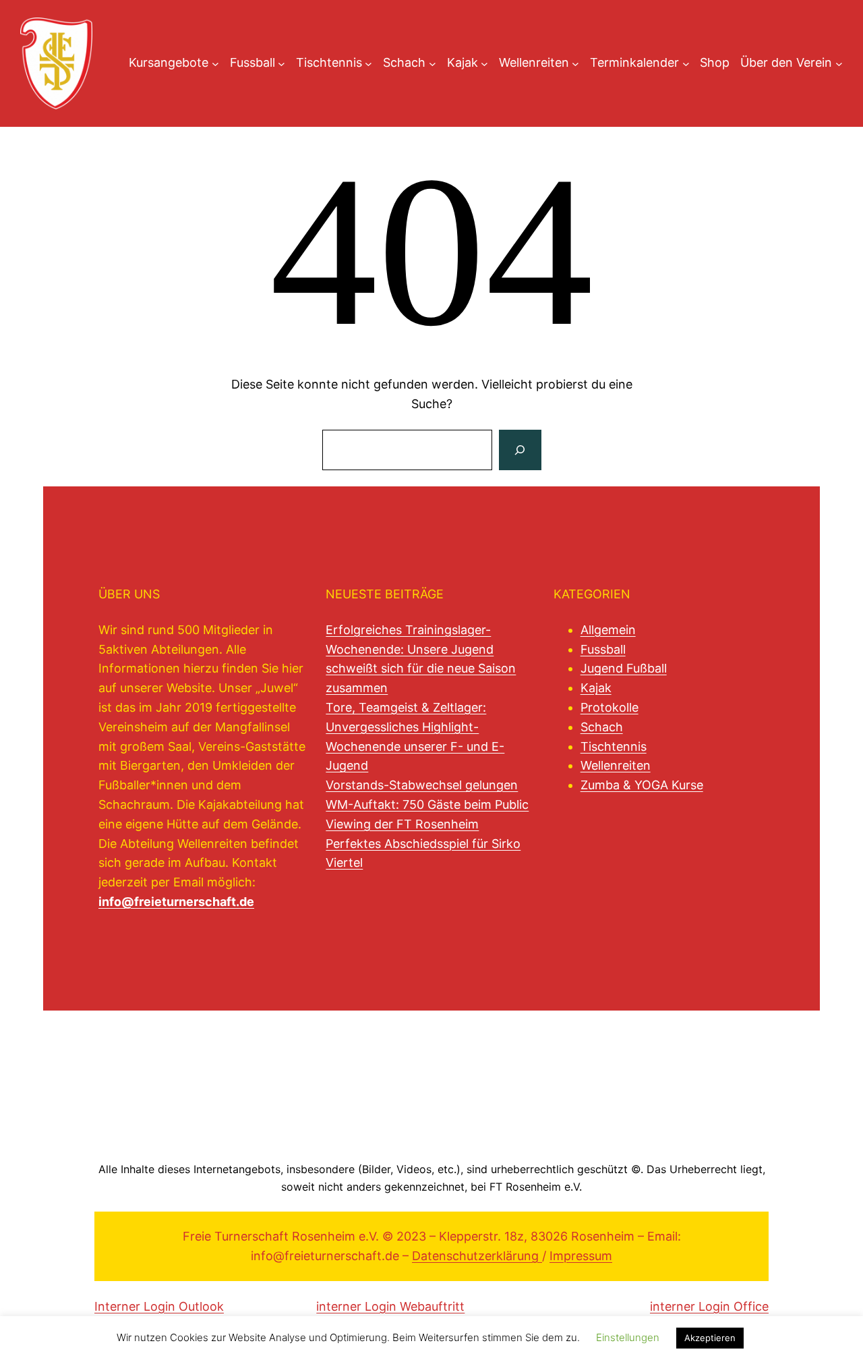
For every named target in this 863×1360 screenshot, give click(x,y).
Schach (602, 727)
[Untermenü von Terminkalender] (686, 63)
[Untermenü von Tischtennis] (368, 63)
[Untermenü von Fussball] (281, 63)
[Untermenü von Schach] (432, 63)
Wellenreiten (616, 765)
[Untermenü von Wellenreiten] (575, 63)
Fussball (603, 649)
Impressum (580, 1256)
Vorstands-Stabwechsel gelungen (422, 785)
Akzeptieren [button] (710, 1337)
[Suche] (520, 450)
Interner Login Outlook (159, 1306)
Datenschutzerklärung (477, 1256)
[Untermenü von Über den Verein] (839, 63)
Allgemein (608, 630)
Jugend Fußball (624, 668)
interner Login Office (709, 1306)
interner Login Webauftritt (390, 1306)
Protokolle (609, 707)
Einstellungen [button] (627, 1337)
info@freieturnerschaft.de (176, 902)
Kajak (596, 688)
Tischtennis (614, 746)
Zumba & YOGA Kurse (642, 785)
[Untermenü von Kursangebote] (215, 63)
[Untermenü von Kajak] (484, 63)
